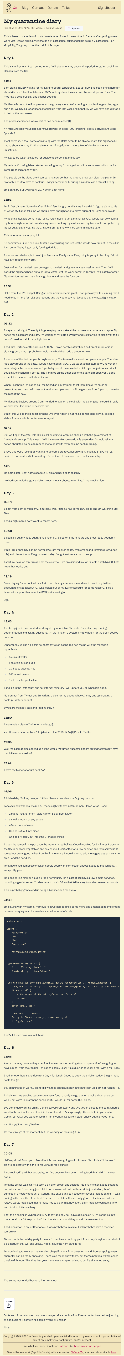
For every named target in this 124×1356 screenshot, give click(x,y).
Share (9, 1301)
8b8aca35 (77, 1352)
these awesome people (87, 1346)
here (113, 1352)
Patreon (63, 1346)
